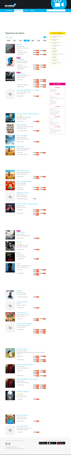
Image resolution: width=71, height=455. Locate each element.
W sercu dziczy (53, 132)
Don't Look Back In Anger (55, 111)
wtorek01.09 (14, 40)
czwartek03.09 (26, 40)
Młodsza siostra (53, 100)
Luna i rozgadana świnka (55, 131)
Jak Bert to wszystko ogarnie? (56, 130)
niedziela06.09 (44, 40)
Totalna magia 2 (53, 114)
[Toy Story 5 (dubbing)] (10, 419)
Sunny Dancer (53, 91)
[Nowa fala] (10, 245)
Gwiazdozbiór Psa (55, 39)
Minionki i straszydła (56, 62)
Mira (51, 99)
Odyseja (53, 48)
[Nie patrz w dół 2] (10, 234)
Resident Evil (52, 123)
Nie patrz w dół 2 (53, 102)
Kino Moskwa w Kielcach (22, 52)
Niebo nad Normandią (54, 113)
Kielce (10, 37)
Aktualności (9, 10)
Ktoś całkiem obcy (53, 97)
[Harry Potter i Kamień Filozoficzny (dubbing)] (10, 117)
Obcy (51, 121)
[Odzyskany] (10, 294)
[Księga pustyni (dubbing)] (10, 174)
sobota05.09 (39, 40)
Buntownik (54, 56)
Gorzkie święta (55, 59)
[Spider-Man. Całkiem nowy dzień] (10, 368)
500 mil (51, 95)
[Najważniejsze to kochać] (10, 196)
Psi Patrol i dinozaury (56, 42)
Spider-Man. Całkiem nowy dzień (58, 36)
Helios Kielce (20, 50)
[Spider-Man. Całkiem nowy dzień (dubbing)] (10, 383)
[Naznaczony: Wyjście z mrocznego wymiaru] (10, 207)
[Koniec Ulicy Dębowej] (10, 139)
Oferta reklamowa (18, 440)
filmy (44, 37)
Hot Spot (52, 128)
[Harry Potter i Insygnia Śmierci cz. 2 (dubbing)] (10, 94)
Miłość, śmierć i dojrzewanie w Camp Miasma (57, 98)
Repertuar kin (18, 10)
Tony (51, 104)
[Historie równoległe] (10, 128)
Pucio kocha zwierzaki (56, 45)
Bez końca (52, 109)
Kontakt (23, 440)
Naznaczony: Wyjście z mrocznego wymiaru (58, 53)
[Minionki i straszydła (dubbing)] (10, 185)
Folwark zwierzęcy (53, 118)
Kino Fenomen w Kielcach (22, 198)
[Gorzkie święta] (10, 61)
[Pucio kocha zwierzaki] (10, 352)
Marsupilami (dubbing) (54, 112)
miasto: (7, 37)
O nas (7, 440)
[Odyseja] (10, 267)
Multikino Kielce (20, 54)
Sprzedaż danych (11, 440)
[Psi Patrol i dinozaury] (10, 316)
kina (46, 37)
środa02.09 (21, 40)
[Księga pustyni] (10, 150)
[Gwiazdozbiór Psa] (10, 76)
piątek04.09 (33, 40)
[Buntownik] (10, 48)
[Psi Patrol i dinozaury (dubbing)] (10, 327)
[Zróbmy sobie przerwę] (10, 430)
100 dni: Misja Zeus (54, 108)
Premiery (32, 10)
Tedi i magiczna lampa (54, 124)
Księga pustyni (55, 51)
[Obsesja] (10, 256)
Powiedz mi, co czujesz (54, 122)
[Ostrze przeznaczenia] (10, 306)
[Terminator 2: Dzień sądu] (10, 395)
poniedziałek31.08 (8, 40)
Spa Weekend (53, 103)
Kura (51, 119)
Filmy (26, 10)
